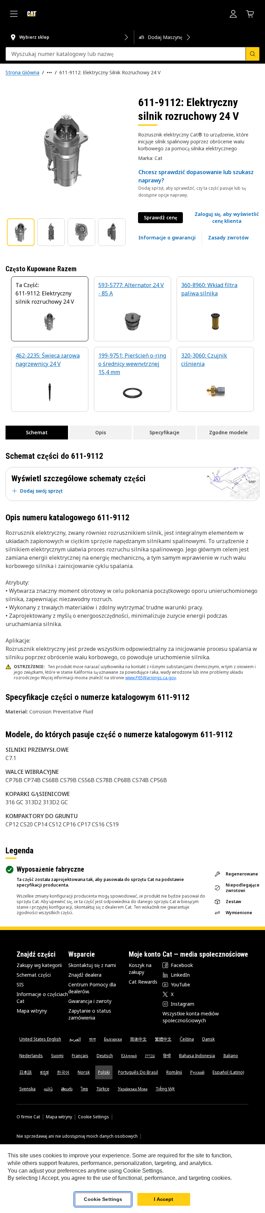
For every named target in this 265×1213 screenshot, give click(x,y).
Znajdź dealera (84, 975)
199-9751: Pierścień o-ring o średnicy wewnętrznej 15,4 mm (132, 364)
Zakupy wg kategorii (39, 965)
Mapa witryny (32, 1010)
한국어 (63, 1072)
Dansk (208, 1039)
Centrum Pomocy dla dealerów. (92, 988)
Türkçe (102, 1089)
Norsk (84, 1072)
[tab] (21, 232)
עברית (150, 1056)
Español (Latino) (228, 1072)
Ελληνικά (129, 1056)
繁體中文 (163, 1039)
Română (174, 1072)
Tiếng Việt (165, 1089)
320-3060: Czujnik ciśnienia (204, 360)
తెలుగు (66, 1089)
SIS (20, 984)
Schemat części (34, 975)
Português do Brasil (138, 1072)
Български (113, 1039)
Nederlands (31, 1056)
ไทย (84, 1089)
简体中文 (138, 1039)
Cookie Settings (93, 1117)
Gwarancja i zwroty (89, 1001)
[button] (226, 217)
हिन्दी (167, 1056)
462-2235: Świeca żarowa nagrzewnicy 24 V (48, 360)
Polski (104, 1072)
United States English (40, 1039)
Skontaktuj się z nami (92, 965)
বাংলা (92, 1039)
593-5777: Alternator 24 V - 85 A (131, 289)
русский (197, 1072)
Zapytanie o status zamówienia (89, 1014)
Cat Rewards (143, 981)
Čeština (187, 1039)
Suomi (57, 1056)
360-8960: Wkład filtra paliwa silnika (209, 289)
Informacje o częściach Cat (42, 997)
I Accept (163, 1199)
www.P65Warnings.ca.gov (150, 678)
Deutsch (105, 1056)
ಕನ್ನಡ (44, 1072)
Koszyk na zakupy (140, 968)
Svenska (27, 1089)
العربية (75, 1039)
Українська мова (132, 1089)
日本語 (25, 1072)
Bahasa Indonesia (197, 1056)
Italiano (230, 1056)
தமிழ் (48, 1089)
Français (80, 1056)
